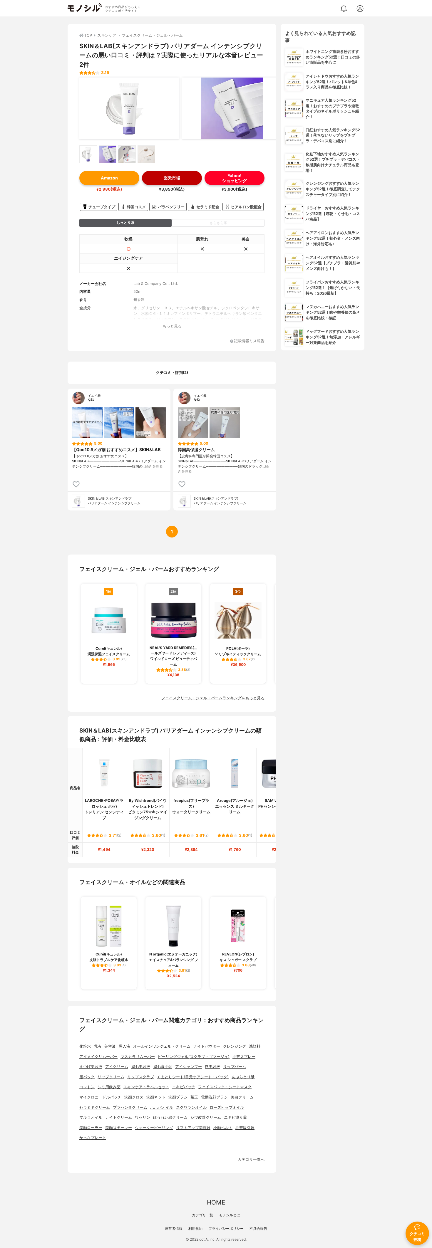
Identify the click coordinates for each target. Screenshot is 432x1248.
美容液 (110, 1046)
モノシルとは (229, 1215)
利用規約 (195, 1228)
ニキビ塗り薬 (235, 1117)
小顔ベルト (222, 1128)
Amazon (109, 177)
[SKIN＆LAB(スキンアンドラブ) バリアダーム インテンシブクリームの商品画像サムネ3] (127, 154)
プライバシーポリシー (226, 1228)
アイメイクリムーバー (98, 1056)
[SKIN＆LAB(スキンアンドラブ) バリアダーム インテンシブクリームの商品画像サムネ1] (88, 154)
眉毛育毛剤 (162, 1066)
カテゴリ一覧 (202, 1215)
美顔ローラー (90, 1128)
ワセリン (142, 1117)
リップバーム (234, 1066)
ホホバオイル (161, 1107)
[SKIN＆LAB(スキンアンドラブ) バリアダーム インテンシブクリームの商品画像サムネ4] (146, 154)
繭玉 (194, 1097)
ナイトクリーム (118, 1117)
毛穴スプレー (243, 1056)
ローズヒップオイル (227, 1107)
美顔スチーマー (118, 1128)
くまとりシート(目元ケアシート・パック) (193, 1077)
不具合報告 (258, 1228)
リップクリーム (111, 1077)
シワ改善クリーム (205, 1117)
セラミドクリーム (94, 1107)
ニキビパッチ (183, 1087)
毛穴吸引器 (244, 1128)
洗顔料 (254, 1046)
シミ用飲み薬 (109, 1087)
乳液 (97, 1046)
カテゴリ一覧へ (251, 1159)
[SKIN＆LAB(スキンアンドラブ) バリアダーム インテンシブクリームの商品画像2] (232, 108)
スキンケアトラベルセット (146, 1087)
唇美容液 (212, 1066)
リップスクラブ (140, 1077)
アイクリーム (116, 1066)
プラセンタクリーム (130, 1107)
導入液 (124, 1046)
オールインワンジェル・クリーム (161, 1046)
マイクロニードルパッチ (100, 1097)
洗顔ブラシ (177, 1097)
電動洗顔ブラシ (214, 1097)
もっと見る (172, 326)
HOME (216, 1202)
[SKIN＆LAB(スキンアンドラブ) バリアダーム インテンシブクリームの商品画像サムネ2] (107, 154)
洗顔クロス (133, 1097)
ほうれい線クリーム (170, 1117)
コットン (87, 1087)
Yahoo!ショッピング (234, 178)
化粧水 (85, 1046)
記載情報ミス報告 (249, 341)
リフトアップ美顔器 (193, 1128)
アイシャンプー (188, 1066)
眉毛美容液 (140, 1066)
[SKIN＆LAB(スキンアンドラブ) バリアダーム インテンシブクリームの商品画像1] (129, 108)
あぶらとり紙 (243, 1077)
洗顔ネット (155, 1097)
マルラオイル (90, 1117)
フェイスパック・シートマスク (225, 1087)
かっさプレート (92, 1138)
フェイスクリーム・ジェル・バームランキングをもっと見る (212, 698)
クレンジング (234, 1046)
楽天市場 (172, 177)
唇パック (87, 1077)
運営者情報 (173, 1228)
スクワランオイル (191, 1107)
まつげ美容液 (90, 1066)
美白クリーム (242, 1097)
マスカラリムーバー (137, 1056)
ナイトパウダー (206, 1046)
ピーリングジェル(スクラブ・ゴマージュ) (194, 1056)
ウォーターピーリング (154, 1128)
